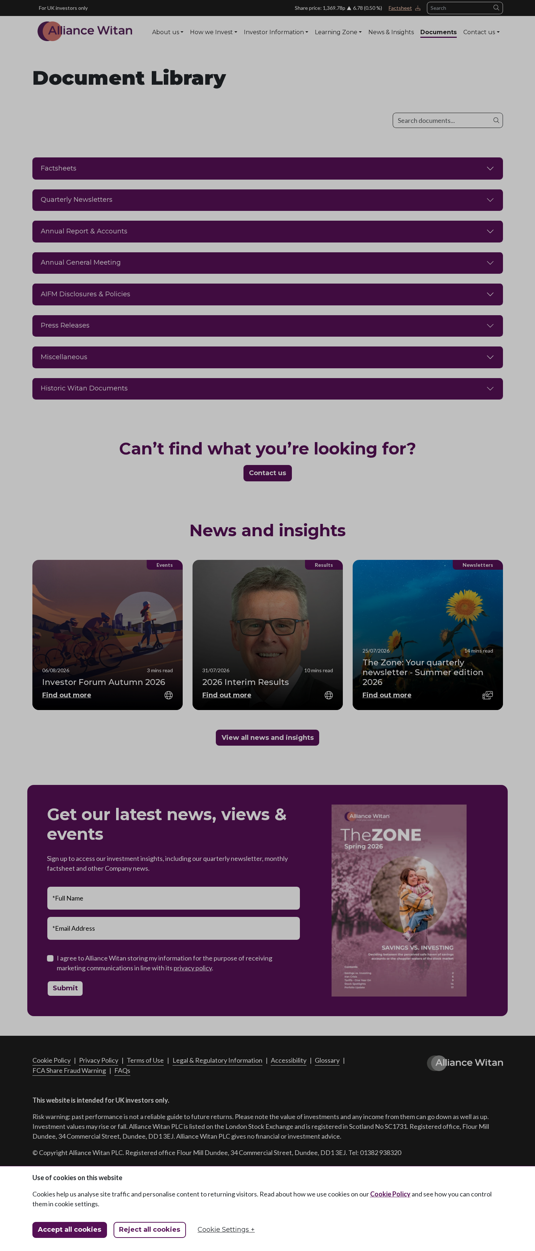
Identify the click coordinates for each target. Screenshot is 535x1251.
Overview (164, 46)
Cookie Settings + (226, 1230)
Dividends (295, 46)
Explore (324, 46)
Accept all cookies (69, 1230)
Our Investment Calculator (374, 46)
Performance (260, 46)
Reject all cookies (149, 1230)
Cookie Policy (390, 1194)
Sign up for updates (476, 46)
